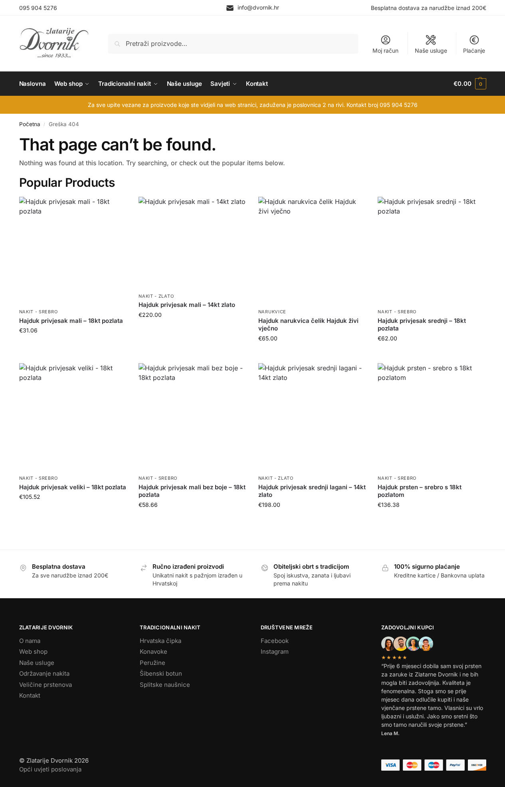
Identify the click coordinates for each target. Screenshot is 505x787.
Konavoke (153, 651)
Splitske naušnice (165, 684)
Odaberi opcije (312, 355)
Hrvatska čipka (160, 641)
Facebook (275, 641)
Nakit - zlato (156, 296)
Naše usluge (431, 50)
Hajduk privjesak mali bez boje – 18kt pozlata (192, 491)
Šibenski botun (161, 673)
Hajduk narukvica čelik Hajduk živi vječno (308, 324)
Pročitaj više (73, 513)
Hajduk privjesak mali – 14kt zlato (187, 304)
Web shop (33, 651)
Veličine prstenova (45, 684)
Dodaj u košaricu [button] (73, 347)
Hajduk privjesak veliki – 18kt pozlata (72, 487)
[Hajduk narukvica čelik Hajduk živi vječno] (312, 251)
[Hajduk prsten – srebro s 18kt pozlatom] (431, 417)
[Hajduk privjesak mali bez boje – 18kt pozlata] (192, 417)
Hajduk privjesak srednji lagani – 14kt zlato (312, 491)
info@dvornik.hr (258, 7)
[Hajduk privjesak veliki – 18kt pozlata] (73, 417)
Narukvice (272, 311)
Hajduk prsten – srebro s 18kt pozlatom (419, 491)
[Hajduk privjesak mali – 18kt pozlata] (73, 251)
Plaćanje (474, 50)
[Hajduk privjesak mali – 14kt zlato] (192, 243)
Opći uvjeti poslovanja (50, 769)
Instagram (275, 651)
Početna (29, 124)
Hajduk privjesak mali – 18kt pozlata (71, 320)
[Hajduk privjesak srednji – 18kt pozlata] (431, 251)
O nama (29, 641)
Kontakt (29, 695)
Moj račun (385, 50)
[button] (470, 84)
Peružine (152, 662)
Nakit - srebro (38, 311)
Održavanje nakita (44, 673)
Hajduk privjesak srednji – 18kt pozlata (422, 324)
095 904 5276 (38, 7)
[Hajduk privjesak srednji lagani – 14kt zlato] (312, 417)
